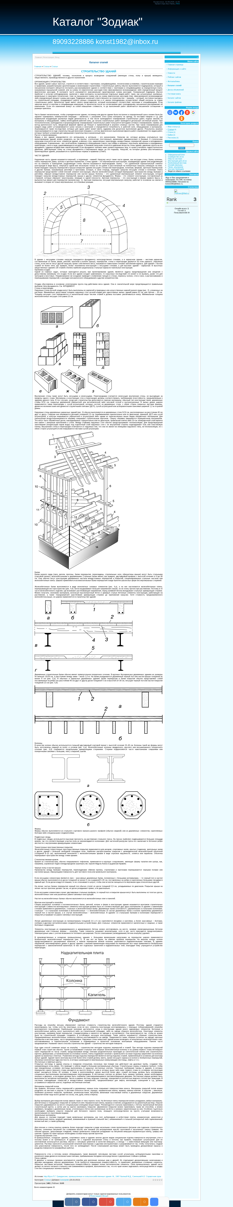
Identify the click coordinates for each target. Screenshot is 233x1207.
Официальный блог (176, 155)
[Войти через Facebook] (181, 112)
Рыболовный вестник (177, 163)
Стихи (170, 132)
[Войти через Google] (193, 112)
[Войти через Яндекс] (187, 112)
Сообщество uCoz (176, 157)
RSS (178, 4)
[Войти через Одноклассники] (181, 118)
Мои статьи (173, 127)
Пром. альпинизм (175, 167)
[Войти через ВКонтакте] (175, 112)
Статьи (46, 66)
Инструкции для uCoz (177, 161)
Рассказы (172, 138)
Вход (57, 57)
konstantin (64, 1180)
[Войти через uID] (169, 112)
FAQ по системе (175, 159)
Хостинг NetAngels (176, 169)
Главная (38, 57)
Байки (170, 135)
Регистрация (48, 57)
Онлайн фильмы (175, 165)
